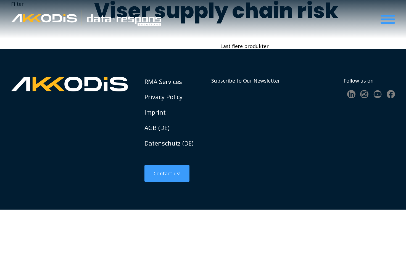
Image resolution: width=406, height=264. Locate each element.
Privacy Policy (163, 97)
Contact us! (167, 173)
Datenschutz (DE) (169, 143)
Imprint (155, 112)
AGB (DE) (157, 127)
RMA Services (163, 81)
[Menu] (388, 19)
